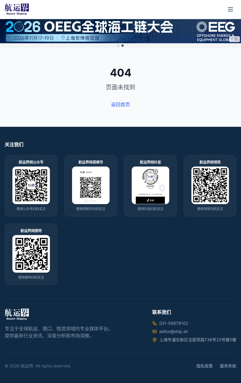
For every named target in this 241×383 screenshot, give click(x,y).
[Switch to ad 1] (118, 45)
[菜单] (230, 9)
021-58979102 (173, 323)
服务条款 (228, 365)
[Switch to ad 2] (122, 45)
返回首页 (120, 104)
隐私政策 (204, 365)
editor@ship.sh (173, 331)
